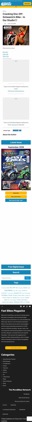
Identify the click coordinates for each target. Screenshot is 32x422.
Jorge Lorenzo (10, 293)
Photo (4, 11)
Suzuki (5, 299)
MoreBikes (4, 295)
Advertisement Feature (9, 359)
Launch (23, 293)
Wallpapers (17, 302)
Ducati (25, 287)
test (9, 299)
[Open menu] (16, 7)
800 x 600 (5, 52)
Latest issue (6, 376)
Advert (16, 60)
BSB (17, 287)
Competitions (6, 363)
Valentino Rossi (5, 302)
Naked (19, 295)
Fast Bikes (15, 130)
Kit (4, 374)
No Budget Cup (27, 295)
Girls (20, 130)
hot (26, 290)
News (23, 295)
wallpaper (11, 302)
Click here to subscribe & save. (16, 91)
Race (11, 297)
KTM (20, 293)
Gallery (5, 370)
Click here (14, 124)
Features (5, 368)
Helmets (19, 290)
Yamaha (27, 302)
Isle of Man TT (4, 293)
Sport (4, 385)
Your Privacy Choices (15, 348)
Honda (23, 290)
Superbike (27, 297)
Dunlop (29, 287)
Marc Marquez (27, 293)
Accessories (3, 287)
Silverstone (22, 297)
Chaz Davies (20, 287)
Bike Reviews (6, 361)
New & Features (7, 381)
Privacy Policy (18, 418)
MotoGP (10, 295)
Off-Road (4, 297)
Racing (14, 297)
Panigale (8, 297)
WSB (21, 302)
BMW (14, 287)
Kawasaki (16, 293)
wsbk (24, 302)
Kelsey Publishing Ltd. (8, 418)
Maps (4, 379)
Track (11, 299)
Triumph (18, 299)
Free (14, 290)
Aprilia (7, 287)
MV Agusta (15, 295)
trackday (14, 299)
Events (5, 365)
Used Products (24, 299)
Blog (11, 287)
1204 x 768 (5, 54)
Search (27, 278)
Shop (4, 383)
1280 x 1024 (6, 56)
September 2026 (16, 147)
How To (5, 372)
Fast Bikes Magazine (13, 310)
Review (18, 297)
